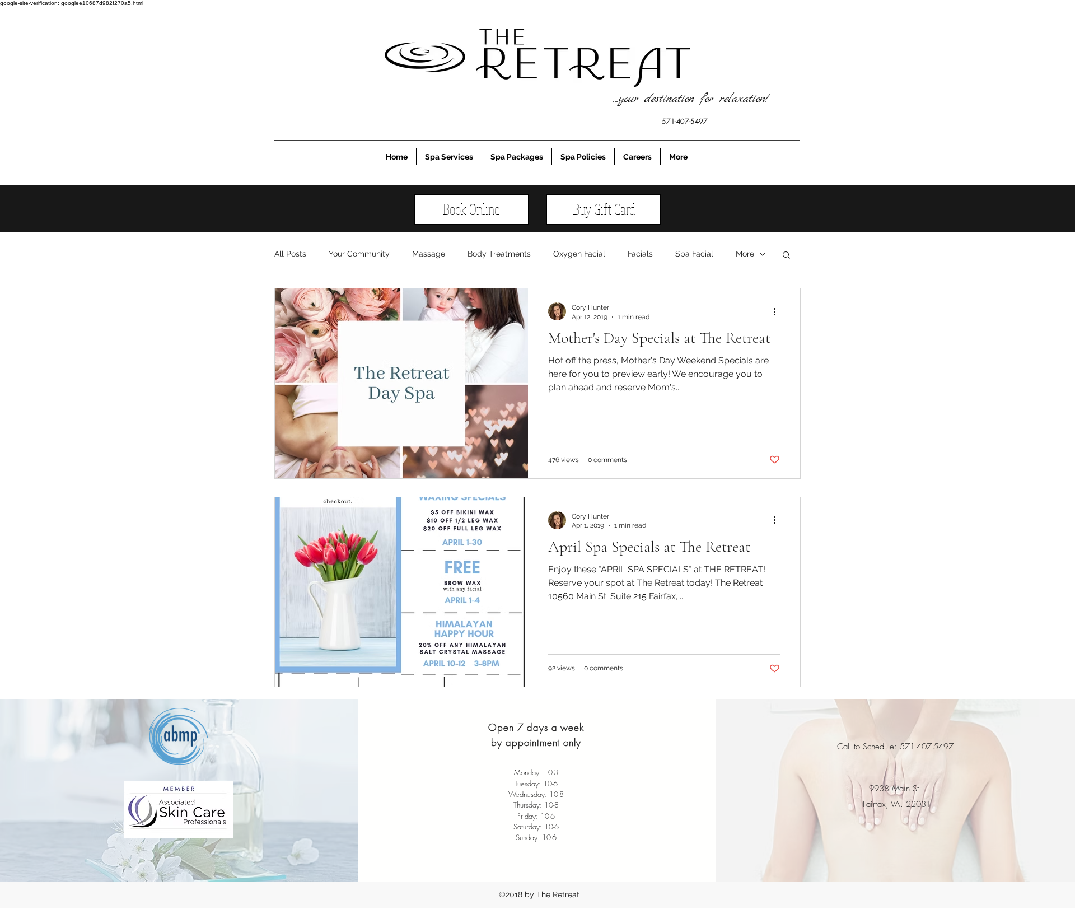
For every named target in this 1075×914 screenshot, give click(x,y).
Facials (640, 253)
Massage (428, 253)
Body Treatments (499, 253)
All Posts (290, 253)
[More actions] (778, 311)
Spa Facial (694, 253)
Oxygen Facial (579, 253)
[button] (786, 256)
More (745, 253)
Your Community (359, 253)
